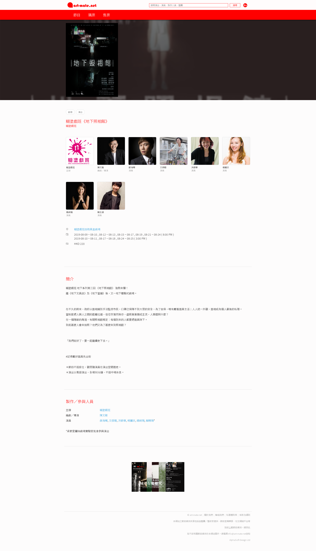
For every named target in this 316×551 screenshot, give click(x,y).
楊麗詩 (226, 167)
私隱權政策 (231, 514)
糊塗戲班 (71, 126)
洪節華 (194, 167)
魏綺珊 (69, 212)
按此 (248, 527)
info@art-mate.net (237, 533)
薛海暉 (132, 167)
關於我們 (208, 514)
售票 (106, 14)
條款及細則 (244, 514)
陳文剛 (100, 167)
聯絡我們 (219, 514)
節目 (76, 14)
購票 (91, 14)
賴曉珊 (150, 420)
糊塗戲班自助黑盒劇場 (87, 229)
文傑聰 (163, 167)
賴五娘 (100, 212)
